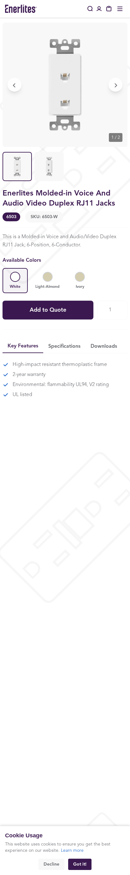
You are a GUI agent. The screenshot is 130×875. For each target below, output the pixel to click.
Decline (51, 864)
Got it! (79, 864)
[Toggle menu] (120, 9)
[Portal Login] (99, 9)
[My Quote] (109, 9)
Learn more (72, 850)
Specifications (64, 346)
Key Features (23, 346)
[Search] (90, 9)
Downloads (104, 346)
